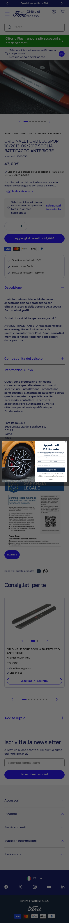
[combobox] (50, 465)
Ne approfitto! (51, 470)
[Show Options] (63, 465)
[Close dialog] (66, 442)
